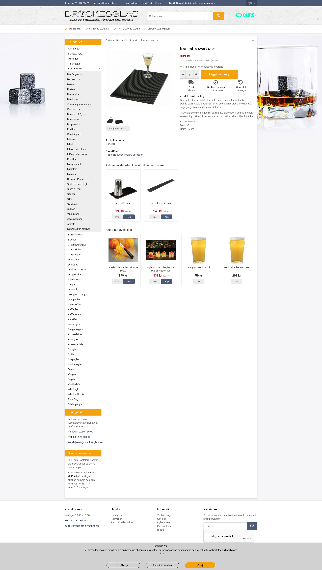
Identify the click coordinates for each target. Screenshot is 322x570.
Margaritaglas (75, 329)
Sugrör (71, 208)
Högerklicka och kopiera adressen (124, 154)
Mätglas (71, 174)
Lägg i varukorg (219, 74)
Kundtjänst (147, 3)
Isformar (72, 139)
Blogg (160, 529)
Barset (70, 84)
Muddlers (72, 169)
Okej (200, 565)
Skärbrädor (73, 204)
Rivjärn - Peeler (75, 179)
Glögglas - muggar (78, 294)
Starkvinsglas (75, 364)
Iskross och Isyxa (77, 149)
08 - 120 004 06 (81, 437)
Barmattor (73, 79)
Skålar (71, 354)
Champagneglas (77, 244)
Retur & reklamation (122, 522)
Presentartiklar (76, 344)
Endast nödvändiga (162, 565)
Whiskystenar (74, 219)
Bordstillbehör (75, 234)
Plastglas (73, 339)
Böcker (72, 239)
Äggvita (71, 224)
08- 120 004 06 (78, 520)
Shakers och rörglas (78, 184)
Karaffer (71, 159)
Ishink (70, 144)
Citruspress (73, 109)
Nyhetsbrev (163, 522)
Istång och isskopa (77, 154)
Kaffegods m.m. (77, 314)
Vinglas (72, 374)
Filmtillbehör (74, 279)
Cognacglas (74, 254)
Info (117, 217)
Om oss (161, 518)
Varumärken (74, 63)
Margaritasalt (74, 164)
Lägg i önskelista (117, 128)
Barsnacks (73, 94)
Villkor (158, 3)
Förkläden (72, 129)
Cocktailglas (74, 249)
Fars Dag (73, 399)
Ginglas (72, 284)
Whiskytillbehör (76, 394)
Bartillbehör (75, 68)
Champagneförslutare (79, 104)
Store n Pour (74, 188)
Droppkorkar (74, 124)
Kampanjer (74, 48)
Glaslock (72, 289)
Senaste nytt (75, 53)
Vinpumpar (73, 213)
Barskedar (72, 99)
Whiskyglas (74, 389)
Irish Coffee (74, 304)
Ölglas (71, 379)
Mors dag (73, 58)
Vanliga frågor (132, 3)
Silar (69, 199)
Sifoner (71, 194)
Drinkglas (73, 264)
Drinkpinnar (73, 119)
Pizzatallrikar (75, 334)
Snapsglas (73, 359)
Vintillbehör (74, 384)
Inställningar (123, 565)
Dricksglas (73, 259)
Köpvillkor (116, 518)
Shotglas (73, 349)
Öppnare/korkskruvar (78, 228)
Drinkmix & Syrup (76, 114)
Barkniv (71, 89)
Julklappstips (75, 404)
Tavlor (71, 369)
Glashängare (74, 134)
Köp (129, 217)
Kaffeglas (73, 309)
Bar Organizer (75, 74)
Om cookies (164, 526)
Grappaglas (74, 299)
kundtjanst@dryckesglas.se (105, 3)
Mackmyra (74, 324)
